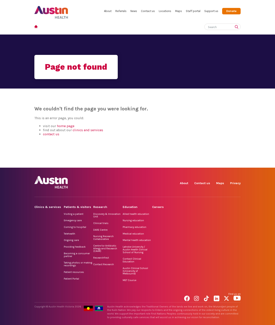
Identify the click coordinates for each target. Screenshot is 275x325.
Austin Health (51, 10)
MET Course (129, 280)
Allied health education (136, 213)
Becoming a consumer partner (77, 255)
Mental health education (137, 240)
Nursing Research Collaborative (103, 238)
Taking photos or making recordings (78, 264)
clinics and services (88, 130)
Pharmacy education (134, 227)
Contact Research (103, 264)
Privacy (235, 183)
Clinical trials (100, 223)
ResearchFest (101, 257)
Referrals (121, 11)
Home (37, 27)
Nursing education (133, 220)
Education (130, 207)
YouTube (237, 163)
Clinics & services (47, 207)
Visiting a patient (73, 213)
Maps (178, 11)
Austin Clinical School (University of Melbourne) (135, 271)
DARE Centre (100, 229)
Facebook (187, 163)
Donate (231, 11)
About (108, 11)
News (133, 11)
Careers (158, 207)
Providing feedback (75, 246)
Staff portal (193, 11)
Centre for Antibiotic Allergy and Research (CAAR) (105, 248)
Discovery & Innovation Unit (107, 215)
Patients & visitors (77, 207)
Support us (211, 11)
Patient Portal (71, 278)
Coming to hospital (75, 227)
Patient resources (74, 272)
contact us (51, 134)
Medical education (133, 233)
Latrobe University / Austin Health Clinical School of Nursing (135, 249)
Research (100, 207)
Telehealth (69, 233)
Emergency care (73, 220)
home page (65, 126)
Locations (165, 11)
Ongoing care (71, 240)
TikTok (207, 163)
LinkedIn (217, 163)
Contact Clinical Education (132, 260)
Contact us (148, 11)
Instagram (197, 163)
